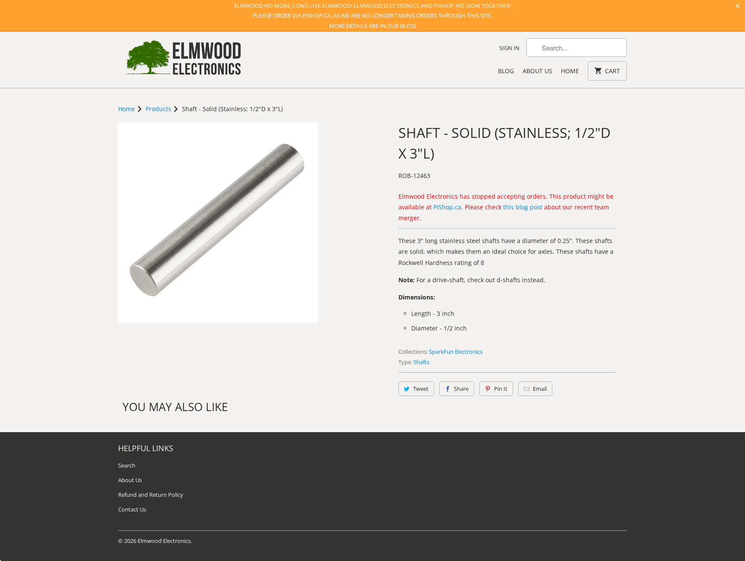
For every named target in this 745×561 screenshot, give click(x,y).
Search (126, 465)
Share (461, 389)
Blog (506, 71)
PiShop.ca (447, 207)
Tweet (421, 389)
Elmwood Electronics (164, 541)
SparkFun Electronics (455, 351)
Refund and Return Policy (150, 495)
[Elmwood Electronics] (182, 59)
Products (158, 109)
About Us (537, 71)
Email (540, 389)
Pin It (500, 389)
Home (570, 71)
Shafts (421, 362)
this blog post (522, 207)
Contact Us (132, 509)
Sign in (509, 48)
